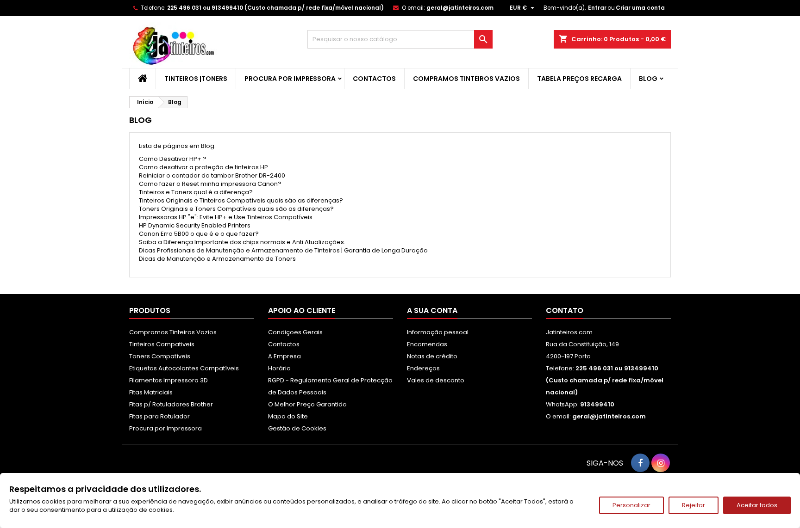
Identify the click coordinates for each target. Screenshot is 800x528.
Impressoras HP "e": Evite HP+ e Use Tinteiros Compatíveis (225, 217)
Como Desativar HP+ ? (172, 158)
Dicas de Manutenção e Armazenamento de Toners (217, 258)
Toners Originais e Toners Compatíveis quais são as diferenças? (236, 208)
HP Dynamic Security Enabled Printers (194, 225)
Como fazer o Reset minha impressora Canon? (210, 183)
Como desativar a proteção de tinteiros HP (203, 167)
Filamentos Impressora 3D (168, 380)
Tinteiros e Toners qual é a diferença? (196, 192)
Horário (279, 368)
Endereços (423, 368)
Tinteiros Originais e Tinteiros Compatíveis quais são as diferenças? (241, 200)
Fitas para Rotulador (159, 416)
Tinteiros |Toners (195, 78)
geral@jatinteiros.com (460, 8)
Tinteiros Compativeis (161, 344)
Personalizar (631, 505)
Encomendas (427, 344)
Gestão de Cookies (297, 428)
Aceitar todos (757, 505)
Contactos (374, 78)
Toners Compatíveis (159, 356)
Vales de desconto (435, 380)
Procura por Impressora (290, 78)
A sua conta (432, 310)
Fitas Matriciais (151, 392)
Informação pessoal (438, 332)
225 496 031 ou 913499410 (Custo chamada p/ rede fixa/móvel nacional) (275, 8)
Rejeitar (693, 505)
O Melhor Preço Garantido (307, 404)
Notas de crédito (432, 356)
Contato (564, 310)
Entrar (597, 8)
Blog (648, 78)
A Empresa (284, 356)
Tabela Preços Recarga (579, 78)
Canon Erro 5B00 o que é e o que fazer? (199, 233)
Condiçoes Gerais (295, 332)
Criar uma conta (640, 8)
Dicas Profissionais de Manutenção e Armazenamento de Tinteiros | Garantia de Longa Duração (283, 250)
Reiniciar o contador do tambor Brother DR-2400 (212, 175)
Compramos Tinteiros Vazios (466, 78)
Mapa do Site (288, 416)
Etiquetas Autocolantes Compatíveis (184, 368)
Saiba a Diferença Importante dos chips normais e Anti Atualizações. (242, 242)
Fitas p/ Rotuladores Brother (171, 404)
